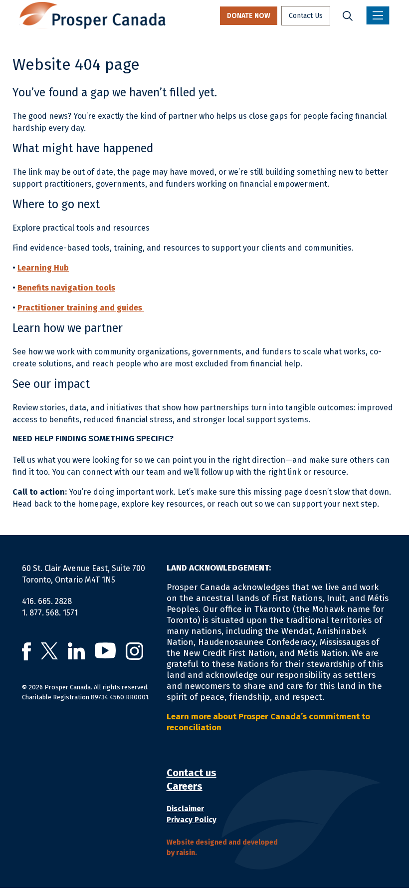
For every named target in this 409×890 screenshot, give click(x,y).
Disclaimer (185, 808)
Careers (185, 786)
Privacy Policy (191, 819)
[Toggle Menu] (378, 15)
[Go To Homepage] (92, 15)
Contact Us (306, 15)
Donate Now (248, 15)
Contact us (191, 773)
